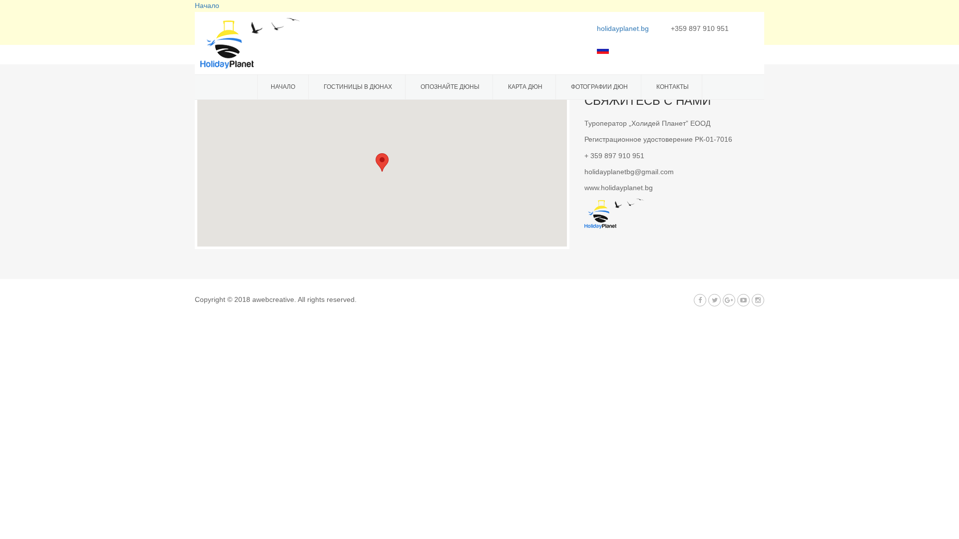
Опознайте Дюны (450, 86)
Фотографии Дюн (599, 86)
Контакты (672, 86)
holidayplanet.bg (623, 28)
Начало (283, 86)
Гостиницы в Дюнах (358, 86)
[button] (382, 162)
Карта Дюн (525, 86)
